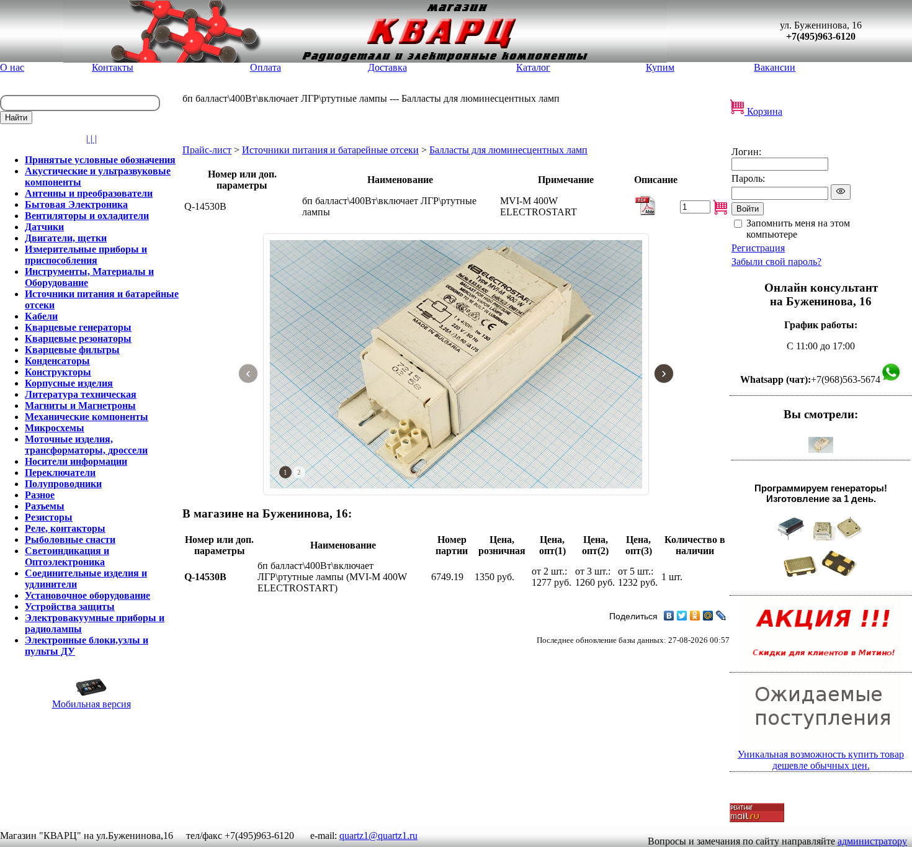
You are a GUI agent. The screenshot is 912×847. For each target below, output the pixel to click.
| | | (91, 138)
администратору (872, 841)
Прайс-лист (206, 150)
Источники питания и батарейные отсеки (330, 150)
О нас (12, 67)
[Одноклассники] (695, 615)
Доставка (387, 67)
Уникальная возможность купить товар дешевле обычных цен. (821, 760)
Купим (660, 67)
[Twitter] (682, 615)
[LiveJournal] (721, 615)
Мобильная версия (91, 704)
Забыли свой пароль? (776, 261)
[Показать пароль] (841, 192)
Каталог (533, 67)
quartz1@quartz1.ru (378, 835)
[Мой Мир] (708, 615)
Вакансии (774, 67)
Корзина (763, 111)
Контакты (112, 67)
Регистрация (758, 248)
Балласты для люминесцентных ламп (508, 150)
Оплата (265, 67)
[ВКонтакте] (669, 615)
